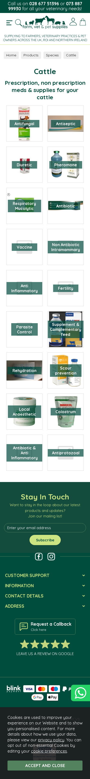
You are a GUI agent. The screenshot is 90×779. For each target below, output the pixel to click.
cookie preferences (49, 751)
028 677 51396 (44, 3)
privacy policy (51, 739)
